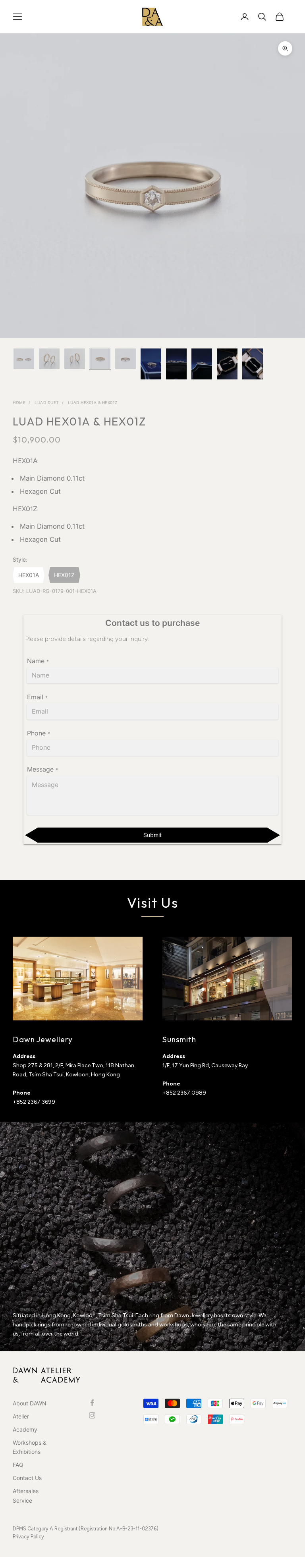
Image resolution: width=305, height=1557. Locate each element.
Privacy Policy (28, 1537)
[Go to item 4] (100, 359)
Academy (25, 1429)
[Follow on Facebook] (92, 1403)
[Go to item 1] (24, 359)
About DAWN (29, 1403)
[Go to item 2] (49, 359)
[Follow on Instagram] (92, 1415)
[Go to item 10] (252, 364)
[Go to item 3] (75, 359)
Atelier (21, 1416)
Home (19, 402)
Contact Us (27, 1477)
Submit (152, 834)
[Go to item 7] (176, 364)
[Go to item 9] (227, 364)
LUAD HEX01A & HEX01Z (93, 402)
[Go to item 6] (151, 364)
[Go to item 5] (125, 359)
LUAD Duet (47, 402)
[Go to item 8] (202, 364)
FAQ (18, 1464)
